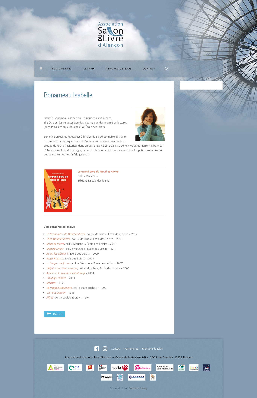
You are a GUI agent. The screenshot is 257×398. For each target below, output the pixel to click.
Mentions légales (152, 348)
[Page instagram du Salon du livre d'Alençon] (105, 350)
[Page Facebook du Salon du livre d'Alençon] (96, 350)
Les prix (88, 68)
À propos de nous (118, 68)
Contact (116, 348)
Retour (57, 314)
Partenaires (131, 348)
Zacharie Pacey (137, 388)
